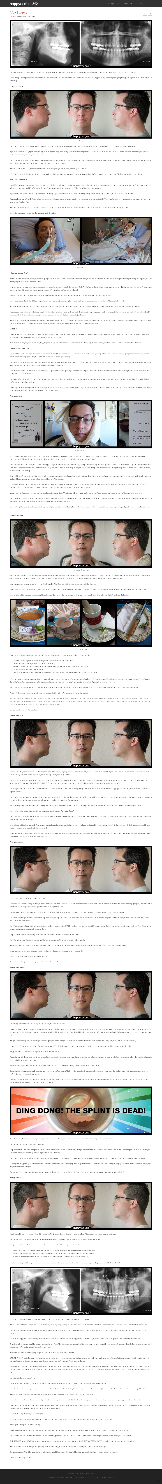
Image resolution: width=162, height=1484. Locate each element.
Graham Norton (111, 805)
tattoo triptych (92, 1477)
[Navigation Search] (148, 3)
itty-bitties (80, 1477)
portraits (69, 1477)
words (13, 16)
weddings (51, 1477)
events (103, 1477)
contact (111, 1477)
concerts (60, 1477)
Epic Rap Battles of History (93, 805)
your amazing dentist (106, 1436)
